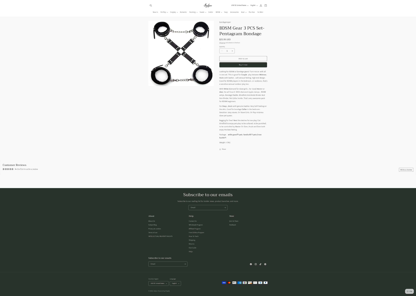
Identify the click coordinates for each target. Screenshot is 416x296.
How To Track (193, 236)
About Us (151, 221)
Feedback (232, 225)
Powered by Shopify (164, 291)
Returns (191, 244)
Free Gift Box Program (196, 232)
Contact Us (193, 221)
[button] (150, 5)
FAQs (191, 252)
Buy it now (243, 65)
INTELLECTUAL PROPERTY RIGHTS (160, 236)
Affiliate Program (195, 229)
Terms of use (152, 232)
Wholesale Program (196, 225)
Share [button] (224, 149)
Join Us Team (233, 221)
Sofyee (156, 291)
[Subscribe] (225, 207)
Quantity (222, 46)
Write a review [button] (406, 170)
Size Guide (192, 248)
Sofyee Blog (152, 225)
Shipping (222, 42)
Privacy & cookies (154, 229)
